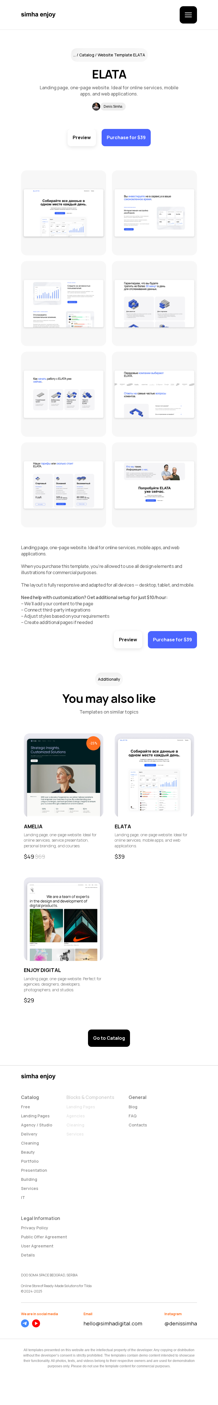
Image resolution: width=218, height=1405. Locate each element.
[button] (188, 15)
